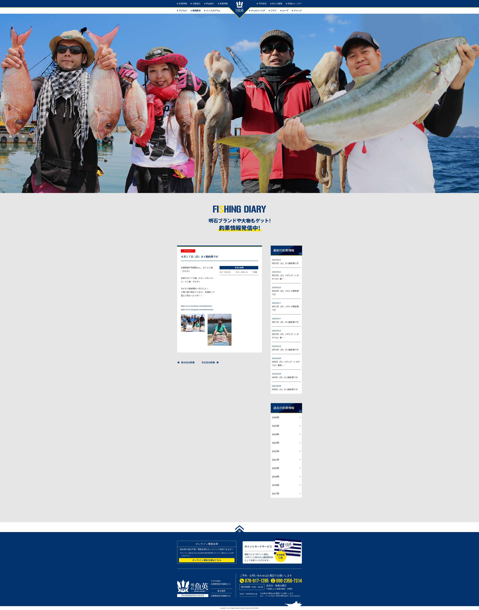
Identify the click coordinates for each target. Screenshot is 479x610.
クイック (298, 10)
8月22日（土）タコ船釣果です (285, 263)
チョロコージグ (258, 10)
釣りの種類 (277, 3)
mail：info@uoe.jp (248, 593)
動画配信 (197, 10)
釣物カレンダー (295, 3)
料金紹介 (210, 3)
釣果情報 (183, 3)
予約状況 (263, 3)
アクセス (183, 10)
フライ (274, 10)
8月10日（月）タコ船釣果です (285, 350)
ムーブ (285, 10)
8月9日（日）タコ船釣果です (285, 377)
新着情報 (224, 3)
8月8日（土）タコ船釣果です (285, 389)
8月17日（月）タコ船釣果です (285, 322)
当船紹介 (197, 3)
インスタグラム (213, 10)
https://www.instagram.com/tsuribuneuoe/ (197, 309)
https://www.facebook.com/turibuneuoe (196, 306)
